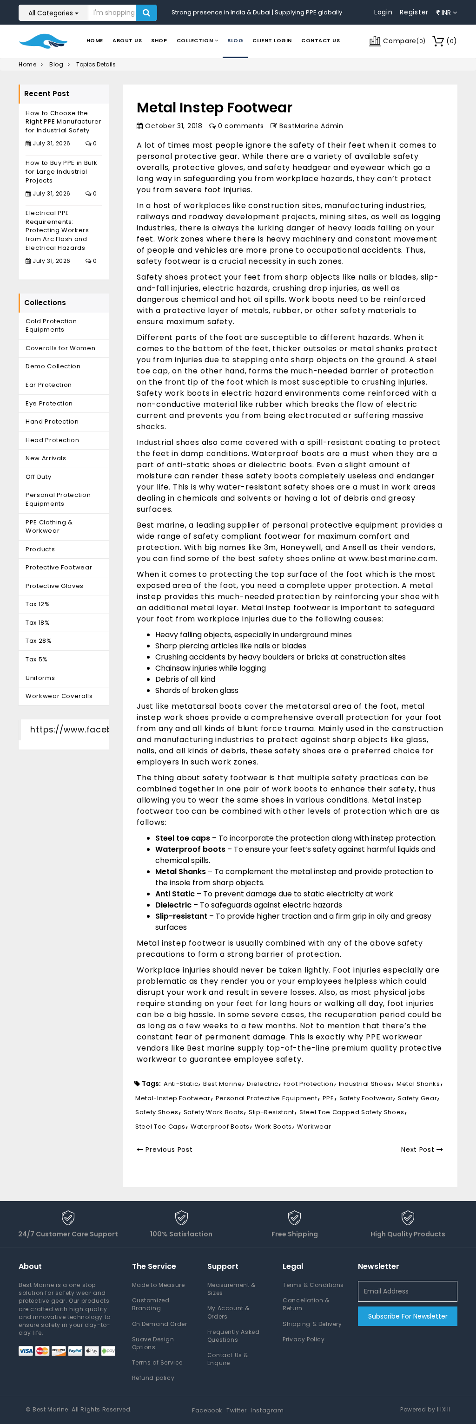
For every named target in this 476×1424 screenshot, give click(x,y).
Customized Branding (151, 1304)
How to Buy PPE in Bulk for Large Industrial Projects (61, 171)
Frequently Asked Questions (233, 1336)
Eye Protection (49, 403)
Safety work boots (214, 1112)
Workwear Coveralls (59, 696)
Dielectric (262, 1083)
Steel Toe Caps (160, 1126)
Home (94, 40)
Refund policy (153, 1378)
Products (40, 549)
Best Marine (222, 1083)
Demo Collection (53, 366)
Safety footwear (366, 1098)
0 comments (240, 126)
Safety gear (417, 1098)
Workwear (314, 1126)
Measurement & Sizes (231, 1289)
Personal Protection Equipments (58, 499)
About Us (127, 40)
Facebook (207, 1410)
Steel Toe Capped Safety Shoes (351, 1112)
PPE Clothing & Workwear (49, 527)
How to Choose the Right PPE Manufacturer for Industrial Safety (63, 122)
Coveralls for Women (60, 348)
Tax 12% (38, 604)
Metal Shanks (418, 1083)
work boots (273, 1126)
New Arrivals (46, 458)
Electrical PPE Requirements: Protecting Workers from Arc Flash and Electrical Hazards (57, 230)
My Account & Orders (228, 1312)
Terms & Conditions (313, 1285)
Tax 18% (38, 622)
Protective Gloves (55, 585)
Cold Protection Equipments (51, 325)
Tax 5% (37, 659)
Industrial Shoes (365, 1083)
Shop (159, 40)
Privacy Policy (303, 1339)
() (451, 41)
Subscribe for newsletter (408, 1316)
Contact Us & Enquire (227, 1359)
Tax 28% (39, 640)
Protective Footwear (59, 567)
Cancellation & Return (306, 1304)
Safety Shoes (156, 1112)
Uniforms (40, 677)
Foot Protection (309, 1083)
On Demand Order (159, 1324)
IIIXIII (443, 1409)
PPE (328, 1098)
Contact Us (320, 40)
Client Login (272, 40)
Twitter (236, 1410)
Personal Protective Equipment (266, 1098)
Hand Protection (52, 421)
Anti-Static (181, 1083)
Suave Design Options (153, 1343)
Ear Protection (49, 384)
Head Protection (52, 440)
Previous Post (168, 1149)
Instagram (267, 1410)
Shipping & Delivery (312, 1324)
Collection (196, 40)
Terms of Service (157, 1362)
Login (383, 12)
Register (414, 12)
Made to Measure (158, 1285)
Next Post (418, 1149)
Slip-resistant (271, 1112)
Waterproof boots (220, 1126)
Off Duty (38, 476)
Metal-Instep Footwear (173, 1098)
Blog (235, 40)
